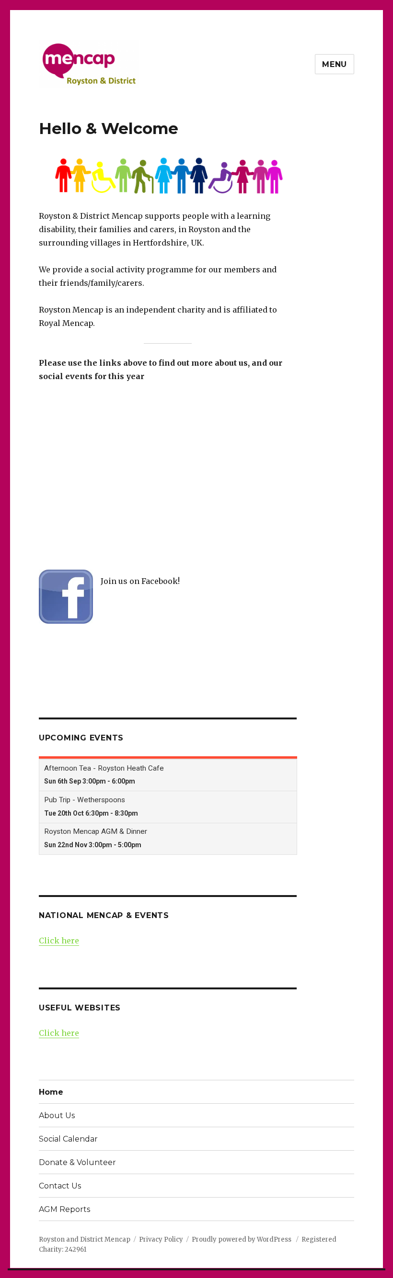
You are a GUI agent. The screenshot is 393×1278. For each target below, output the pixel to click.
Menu (334, 64)
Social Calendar (68, 1138)
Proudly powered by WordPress (242, 1239)
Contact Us (60, 1185)
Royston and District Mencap (84, 1239)
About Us (57, 1115)
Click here (59, 940)
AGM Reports (64, 1209)
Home (51, 1092)
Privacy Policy (161, 1239)
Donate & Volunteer (77, 1162)
